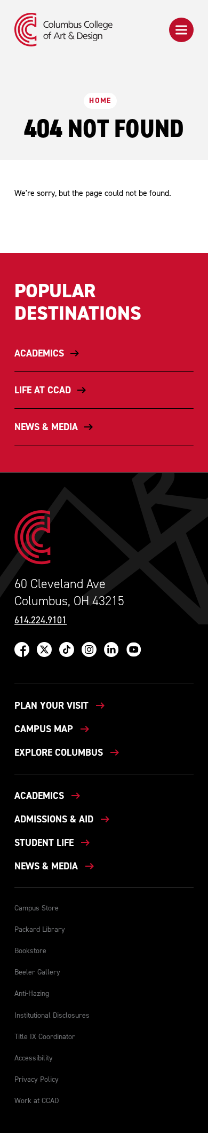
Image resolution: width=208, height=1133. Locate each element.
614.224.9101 (40, 620)
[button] (181, 30)
